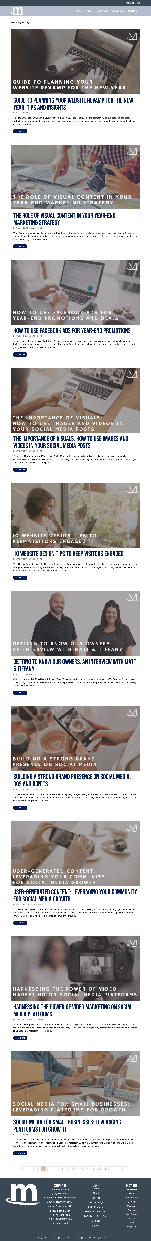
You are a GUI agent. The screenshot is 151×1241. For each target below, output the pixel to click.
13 (106, 1169)
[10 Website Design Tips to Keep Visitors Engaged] (75, 515)
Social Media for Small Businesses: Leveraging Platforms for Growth (67, 1126)
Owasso (132, 1210)
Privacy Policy (94, 1238)
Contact (96, 1221)
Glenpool (131, 1206)
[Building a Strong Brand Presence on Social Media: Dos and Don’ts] (75, 738)
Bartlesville (131, 1189)
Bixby (131, 1193)
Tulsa (131, 1222)
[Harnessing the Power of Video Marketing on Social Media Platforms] (75, 968)
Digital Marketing (95, 1207)
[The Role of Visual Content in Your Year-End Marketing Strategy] (75, 177)
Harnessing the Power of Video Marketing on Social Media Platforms (73, 1011)
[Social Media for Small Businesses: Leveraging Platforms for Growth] (75, 1083)
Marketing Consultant (95, 1211)
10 (87, 1169)
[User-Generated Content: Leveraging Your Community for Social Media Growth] (75, 853)
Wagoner (131, 1226)
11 (93, 1169)
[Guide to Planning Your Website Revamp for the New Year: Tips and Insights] (75, 61)
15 (119, 1169)
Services (96, 1198)
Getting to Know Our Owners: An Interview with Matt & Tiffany (74, 665)
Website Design (95, 1202)
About (96, 1193)
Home (13, 22)
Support (96, 1225)
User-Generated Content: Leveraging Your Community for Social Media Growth (75, 895)
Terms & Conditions (106, 1238)
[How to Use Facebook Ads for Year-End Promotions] (75, 292)
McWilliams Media (74, 1238)
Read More (20, 131)
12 (100, 1169)
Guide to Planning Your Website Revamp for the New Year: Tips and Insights (73, 104)
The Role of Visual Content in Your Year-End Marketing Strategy (64, 219)
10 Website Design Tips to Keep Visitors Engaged (68, 554)
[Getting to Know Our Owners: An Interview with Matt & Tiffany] (75, 623)
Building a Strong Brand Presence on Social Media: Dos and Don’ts (72, 780)
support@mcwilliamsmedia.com (59, 1197)
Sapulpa (132, 1218)
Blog (33, 113)
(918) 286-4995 (60, 1193)
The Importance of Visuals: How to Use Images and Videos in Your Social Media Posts (70, 442)
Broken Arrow (131, 1197)
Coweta (131, 1202)
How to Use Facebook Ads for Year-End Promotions (72, 331)
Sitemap (85, 1238)
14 (112, 1169)
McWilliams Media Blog (95, 1216)
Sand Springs (131, 1214)
